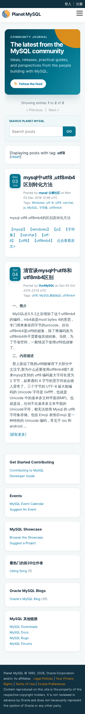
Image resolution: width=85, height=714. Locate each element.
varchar (68, 202)
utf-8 (50, 202)
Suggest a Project (23, 543)
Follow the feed (30, 84)
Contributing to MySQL (27, 470)
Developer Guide (22, 476)
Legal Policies (43, 678)
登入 (68, 4)
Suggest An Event (23, 509)
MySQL (32, 207)
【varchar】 (28, 235)
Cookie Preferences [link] (51, 684)
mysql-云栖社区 (49, 193)
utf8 (58, 202)
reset (15, 156)
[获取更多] (18, 434)
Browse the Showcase (26, 537)
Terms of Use (25, 684)
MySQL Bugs (19, 638)
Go (69, 131)
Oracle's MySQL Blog (28, 599)
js (24, 207)
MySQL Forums (21, 643)
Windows (38, 202)
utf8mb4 (55, 207)
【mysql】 (18, 229)
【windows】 (40, 229)
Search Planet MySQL (26, 121)
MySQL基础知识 (50, 295)
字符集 (43, 207)
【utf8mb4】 (43, 240)
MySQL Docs (19, 632)
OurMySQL (46, 285)
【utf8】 (24, 240)
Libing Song (21, 571)
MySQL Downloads (24, 627)
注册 (79, 4)
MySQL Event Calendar (27, 504)
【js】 (57, 229)
